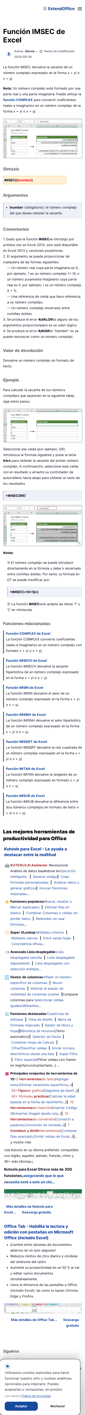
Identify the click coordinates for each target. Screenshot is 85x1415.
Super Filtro (68, 1054)
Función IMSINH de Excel (26, 715)
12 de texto (35, 1079)
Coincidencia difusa (26, 944)
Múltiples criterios (50, 932)
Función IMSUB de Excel (25, 796)
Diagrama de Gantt (59, 1090)
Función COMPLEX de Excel (28, 633)
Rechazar (58, 1406)
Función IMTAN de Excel (25, 769)
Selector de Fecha (47, 1037)
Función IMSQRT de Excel (26, 742)
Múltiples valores (24, 938)
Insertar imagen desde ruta (37, 1113)
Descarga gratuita (36, 1212)
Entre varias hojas (57, 938)
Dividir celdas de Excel (52, 1136)
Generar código (45, 877)
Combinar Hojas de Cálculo (32, 1042)
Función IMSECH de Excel (26, 660)
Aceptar (21, 1406)
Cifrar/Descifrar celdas (29, 1048)
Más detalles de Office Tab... (34, 1320)
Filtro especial (26, 1060)
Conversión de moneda (43, 1125)
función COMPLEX (18, 100)
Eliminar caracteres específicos (43, 1085)
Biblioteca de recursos (37, 1031)
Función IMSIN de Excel (24, 687)
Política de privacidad (36, 1396)
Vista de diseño (40, 1019)
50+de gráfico (27, 1090)
